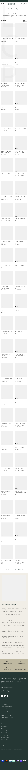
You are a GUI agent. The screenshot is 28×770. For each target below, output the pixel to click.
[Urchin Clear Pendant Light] (7, 210)
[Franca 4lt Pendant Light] (7, 255)
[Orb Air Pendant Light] (7, 415)
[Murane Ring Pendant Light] (21, 143)
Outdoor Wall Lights (6, 715)
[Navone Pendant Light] (21, 529)
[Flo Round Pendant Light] (7, 75)
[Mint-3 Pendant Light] (7, 552)
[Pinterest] (7, 696)
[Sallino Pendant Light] (21, 30)
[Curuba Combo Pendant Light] (7, 143)
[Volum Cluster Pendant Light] (21, 460)
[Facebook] (2, 696)
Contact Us (3, 726)
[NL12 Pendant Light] (21, 301)
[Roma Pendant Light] (7, 507)
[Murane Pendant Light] (21, 392)
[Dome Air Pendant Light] (7, 529)
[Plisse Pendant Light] (7, 346)
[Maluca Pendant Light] (7, 301)
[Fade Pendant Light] (21, 323)
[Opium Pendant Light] (7, 52)
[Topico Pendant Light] (21, 98)
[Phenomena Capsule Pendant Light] (21, 483)
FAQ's (2, 728)
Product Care (4, 739)
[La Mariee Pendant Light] (7, 392)
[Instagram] (5, 696)
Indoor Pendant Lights (6, 706)
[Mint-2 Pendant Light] (21, 52)
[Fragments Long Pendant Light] (21, 438)
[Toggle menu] (1, 4)
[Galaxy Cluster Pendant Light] (21, 415)
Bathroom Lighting (5, 711)
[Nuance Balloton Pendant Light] (7, 30)
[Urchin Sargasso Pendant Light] (7, 460)
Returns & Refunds (5, 732)
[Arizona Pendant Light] (7, 188)
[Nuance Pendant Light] (7, 233)
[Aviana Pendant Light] (21, 507)
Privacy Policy (4, 735)
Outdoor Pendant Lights (7, 717)
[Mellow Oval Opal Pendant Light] (7, 370)
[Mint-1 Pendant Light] (7, 438)
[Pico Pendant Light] (7, 165)
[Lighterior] (13, 4)
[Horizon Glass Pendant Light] (21, 255)
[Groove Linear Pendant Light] (7, 120)
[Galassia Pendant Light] (21, 278)
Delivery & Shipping (6, 730)
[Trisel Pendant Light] (7, 483)
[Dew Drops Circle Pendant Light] (21, 165)
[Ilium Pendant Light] (21, 233)
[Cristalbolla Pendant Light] (21, 552)
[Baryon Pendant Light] (21, 188)
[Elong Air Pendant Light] (21, 120)
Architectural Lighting (6, 713)
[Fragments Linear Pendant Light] (21, 75)
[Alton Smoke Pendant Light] (21, 370)
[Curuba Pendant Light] (21, 210)
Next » (20, 569)
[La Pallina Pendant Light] (7, 278)
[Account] (20, 4)
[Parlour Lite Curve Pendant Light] (21, 346)
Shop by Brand (4, 704)
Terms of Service (5, 737)
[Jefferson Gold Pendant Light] (7, 323)
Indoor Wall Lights (5, 708)
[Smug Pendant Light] (7, 98)
